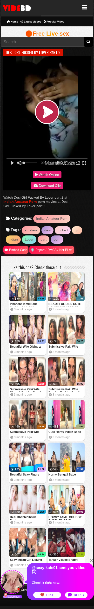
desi (47, 230)
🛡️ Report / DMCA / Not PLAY (52, 250)
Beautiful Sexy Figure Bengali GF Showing (24, 475)
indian (13, 239)
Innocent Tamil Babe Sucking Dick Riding (24, 304)
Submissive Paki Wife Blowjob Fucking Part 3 (25, 390)
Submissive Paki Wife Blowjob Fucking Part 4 (64, 347)
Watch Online (48, 175)
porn (57, 239)
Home (14, 21)
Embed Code (17, 250)
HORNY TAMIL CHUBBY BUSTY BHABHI (65, 517)
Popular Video (55, 21)
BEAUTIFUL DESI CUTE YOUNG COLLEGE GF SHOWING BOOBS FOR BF (64, 304)
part (43, 239)
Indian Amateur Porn (20, 201)
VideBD (21, 7)
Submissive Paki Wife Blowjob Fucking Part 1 (25, 432)
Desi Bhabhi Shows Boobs (23, 517)
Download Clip (49, 185)
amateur (31, 230)
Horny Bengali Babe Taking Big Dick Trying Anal (63, 475)
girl (77, 230)
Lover (29, 239)
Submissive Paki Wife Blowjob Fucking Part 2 (64, 390)
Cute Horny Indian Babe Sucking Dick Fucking (64, 432)
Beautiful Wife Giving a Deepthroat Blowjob (25, 347)
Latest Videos (32, 21)
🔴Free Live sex (47, 33)
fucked (63, 230)
